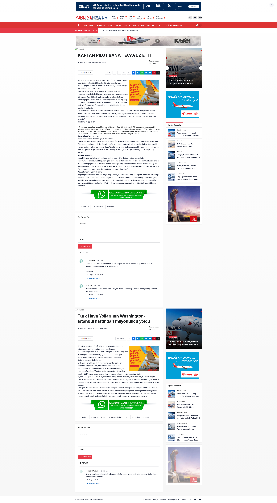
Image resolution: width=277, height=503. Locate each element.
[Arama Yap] (190, 17)
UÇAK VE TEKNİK (114, 25)
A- (129, 73)
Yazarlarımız (147, 500)
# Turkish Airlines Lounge (118, 417)
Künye (155, 500)
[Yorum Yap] (119, 73)
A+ (124, 73)
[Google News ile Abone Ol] (85, 72)
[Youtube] (200, 499)
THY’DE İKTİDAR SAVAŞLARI (170, 25)
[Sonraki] (96, 30)
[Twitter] (195, 499)
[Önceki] (93, 30)
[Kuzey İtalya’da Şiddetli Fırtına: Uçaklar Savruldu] (184, 165)
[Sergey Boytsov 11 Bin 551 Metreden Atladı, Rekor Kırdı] (184, 68)
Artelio (106, 500)
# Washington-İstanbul (141, 417)
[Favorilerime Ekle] (114, 73)
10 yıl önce (100, 260)
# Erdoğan (83, 417)
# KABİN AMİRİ (84, 207)
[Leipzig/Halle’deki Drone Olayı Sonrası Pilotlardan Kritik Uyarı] (184, 176)
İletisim (184, 500)
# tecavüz (110, 207)
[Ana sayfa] (78, 25)
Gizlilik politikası (173, 500)
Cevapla (100, 274)
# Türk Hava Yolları (98, 417)
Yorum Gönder (85, 246)
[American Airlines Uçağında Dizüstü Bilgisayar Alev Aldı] (184, 133)
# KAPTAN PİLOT (98, 207)
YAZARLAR (100, 25)
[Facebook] (190, 499)
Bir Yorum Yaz (84, 217)
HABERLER (88, 25)
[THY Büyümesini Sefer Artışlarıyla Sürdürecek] (184, 144)
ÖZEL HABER (151, 25)
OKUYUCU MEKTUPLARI (134, 25)
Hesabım (163, 500)
